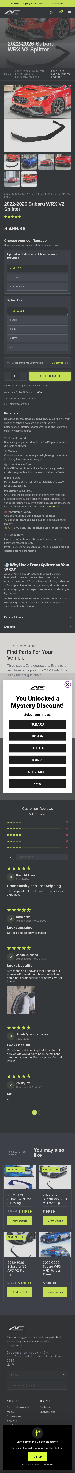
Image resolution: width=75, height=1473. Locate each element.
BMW (37, 784)
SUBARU (37, 724)
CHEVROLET (37, 772)
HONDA (37, 736)
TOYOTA (37, 748)
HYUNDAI (38, 760)
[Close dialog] (68, 684)
